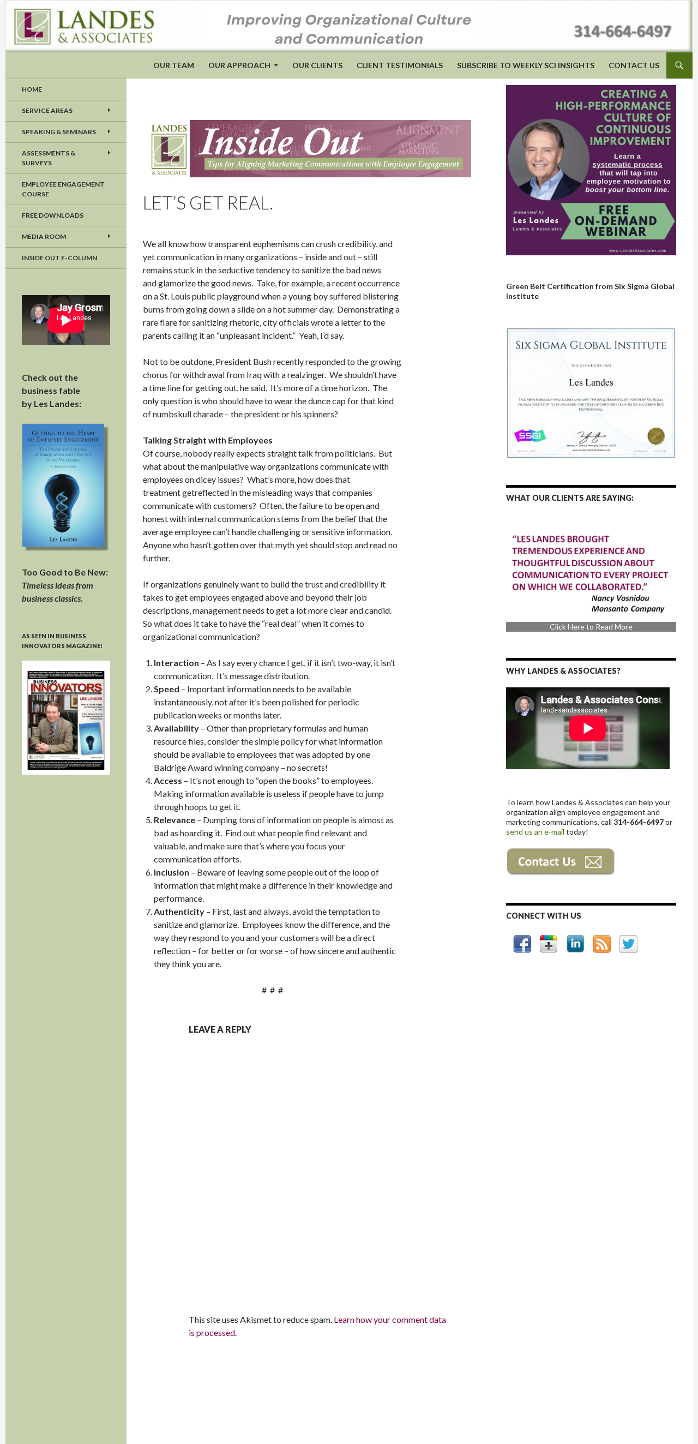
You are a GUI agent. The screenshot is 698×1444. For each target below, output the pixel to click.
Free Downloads (52, 215)
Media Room (44, 236)
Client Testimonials (400, 65)
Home (32, 89)
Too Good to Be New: (65, 585)
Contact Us (634, 65)
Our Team (173, 65)
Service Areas (47, 110)
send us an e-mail (536, 831)
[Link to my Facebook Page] (522, 944)
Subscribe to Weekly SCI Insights (525, 65)
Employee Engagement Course (63, 189)
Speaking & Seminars (59, 132)
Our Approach (239, 65)
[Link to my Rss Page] (602, 944)
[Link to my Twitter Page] (628, 944)
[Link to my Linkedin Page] (575, 943)
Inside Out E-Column (59, 258)
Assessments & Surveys (48, 158)
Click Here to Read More (591, 626)
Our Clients (317, 65)
